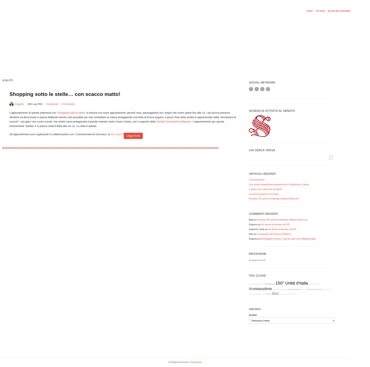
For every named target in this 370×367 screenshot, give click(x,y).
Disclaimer (196, 362)
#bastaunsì (270, 284)
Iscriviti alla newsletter (339, 11)
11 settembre (257, 294)
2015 (264, 294)
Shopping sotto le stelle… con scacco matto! (64, 94)
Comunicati (52, 104)
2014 (250, 294)
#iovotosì (303, 289)
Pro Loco (116, 134)
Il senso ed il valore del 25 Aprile (265, 189)
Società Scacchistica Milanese (173, 121)
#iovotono (282, 294)
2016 (274, 289)
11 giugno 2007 (314, 284)
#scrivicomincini (314, 289)
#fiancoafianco (281, 289)
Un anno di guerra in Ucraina (264, 194)
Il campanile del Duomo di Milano (274, 234)
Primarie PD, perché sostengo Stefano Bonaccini (274, 198)
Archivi (253, 315)
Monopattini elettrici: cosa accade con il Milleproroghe (288, 239)
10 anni (289, 294)
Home (310, 11)
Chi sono (320, 11)
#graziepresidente (255, 284)
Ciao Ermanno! (256, 180)
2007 (294, 294)
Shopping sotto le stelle (71, 112)
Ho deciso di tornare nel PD (275, 224)
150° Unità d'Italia (291, 283)
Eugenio (19, 104)
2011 (269, 294)
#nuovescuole (293, 289)
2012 (275, 293)
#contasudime (260, 289)
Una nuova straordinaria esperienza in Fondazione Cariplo (279, 184)
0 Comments (68, 104)
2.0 (263, 284)
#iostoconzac (327, 289)
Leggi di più (133, 135)
